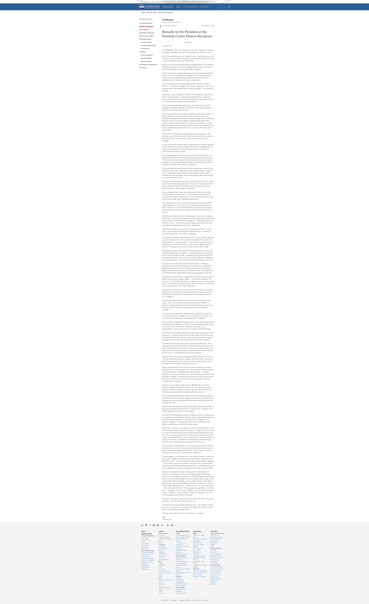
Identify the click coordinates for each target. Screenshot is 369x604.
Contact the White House (200, 572)
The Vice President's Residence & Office (216, 555)
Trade (160, 586)
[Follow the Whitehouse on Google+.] (154, 525)
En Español (164, 600)
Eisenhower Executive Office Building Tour (216, 538)
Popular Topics (163, 533)
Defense (161, 563)
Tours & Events (197, 548)
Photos (143, 541)
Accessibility (173, 600)
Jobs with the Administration (197, 551)
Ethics (160, 567)
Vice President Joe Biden (183, 537)
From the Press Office (147, 551)
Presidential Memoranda (148, 45)
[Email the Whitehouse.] (172, 525)
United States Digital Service (199, 562)
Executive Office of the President (182, 547)
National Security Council (183, 572)
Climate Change (163, 548)
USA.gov (205, 600)
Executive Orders (146, 42)
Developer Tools (197, 542)
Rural (160, 574)
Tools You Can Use (198, 544)
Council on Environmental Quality (183, 570)
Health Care (162, 556)
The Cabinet (179, 544)
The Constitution (214, 572)
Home (143, 12)
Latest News (144, 537)
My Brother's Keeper (181, 584)
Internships (196, 554)
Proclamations (145, 48)
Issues (178, 7)
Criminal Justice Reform (165, 539)
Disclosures (143, 67)
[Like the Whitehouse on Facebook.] (150, 525)
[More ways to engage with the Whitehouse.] (162, 525)
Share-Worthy (145, 539)
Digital (195, 533)
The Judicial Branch (215, 571)
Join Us (195, 546)
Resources (213, 584)
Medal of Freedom (181, 593)
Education (161, 552)
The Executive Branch (216, 567)
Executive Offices (181, 556)
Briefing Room (168, 7)
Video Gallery (145, 543)
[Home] (149, 9)
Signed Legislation (146, 58)
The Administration (190, 7)
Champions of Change (199, 576)
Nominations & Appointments (148, 64)
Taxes (160, 582)
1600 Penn (204, 7)
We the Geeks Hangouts (200, 539)
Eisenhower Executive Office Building (216, 558)
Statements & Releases (146, 33)
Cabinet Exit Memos (164, 537)
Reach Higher (179, 582)
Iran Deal (161, 557)
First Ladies (213, 552)
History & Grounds (215, 548)
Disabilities (162, 565)
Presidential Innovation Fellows (199, 558)
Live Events (144, 545)
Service (161, 576)
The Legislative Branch (216, 569)
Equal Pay (161, 569)
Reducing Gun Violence (165, 572)
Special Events (180, 587)
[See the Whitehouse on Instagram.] (146, 525)
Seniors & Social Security (166, 580)
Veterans (161, 591)
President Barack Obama (183, 535)
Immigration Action (164, 559)
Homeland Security (164, 571)
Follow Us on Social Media (198, 536)
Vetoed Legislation (146, 61)
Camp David (213, 561)
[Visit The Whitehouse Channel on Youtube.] (158, 525)
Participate (197, 531)
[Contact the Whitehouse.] (167, 525)
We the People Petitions (200, 571)
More (160, 561)
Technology (162, 584)
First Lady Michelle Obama (181, 540)
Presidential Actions (145, 39)
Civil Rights (162, 546)
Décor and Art (214, 542)
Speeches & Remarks (165, 12)
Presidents (213, 550)
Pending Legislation (147, 55)
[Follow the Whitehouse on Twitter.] (142, 525)
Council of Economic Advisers (181, 566)
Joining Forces (180, 580)
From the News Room (147, 536)
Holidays (212, 544)
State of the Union (181, 589)
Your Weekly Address (146, 23)
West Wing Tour (214, 535)
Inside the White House (217, 533)
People (178, 533)
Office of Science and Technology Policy (182, 562)
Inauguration (179, 591)
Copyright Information (185, 600)
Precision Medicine (181, 586)
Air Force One (214, 563)
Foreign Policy (163, 554)
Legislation (142, 52)
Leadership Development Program (200, 566)
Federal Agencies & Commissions (215, 575)
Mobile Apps (196, 541)
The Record (162, 535)
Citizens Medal (197, 574)
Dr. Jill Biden (179, 542)
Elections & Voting (215, 578)
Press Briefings (144, 29)
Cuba (160, 541)
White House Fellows (199, 556)
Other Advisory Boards (182, 554)
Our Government (215, 565)
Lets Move (179, 578)
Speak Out (196, 569)
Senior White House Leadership (181, 551)
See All (161, 542)
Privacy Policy (197, 600)
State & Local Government (214, 581)
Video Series (213, 541)
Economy (161, 550)
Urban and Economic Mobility (164, 588)
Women (161, 593)
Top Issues (162, 544)
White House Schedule (146, 36)
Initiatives (179, 576)
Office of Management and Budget (182, 558)
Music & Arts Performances (145, 548)
